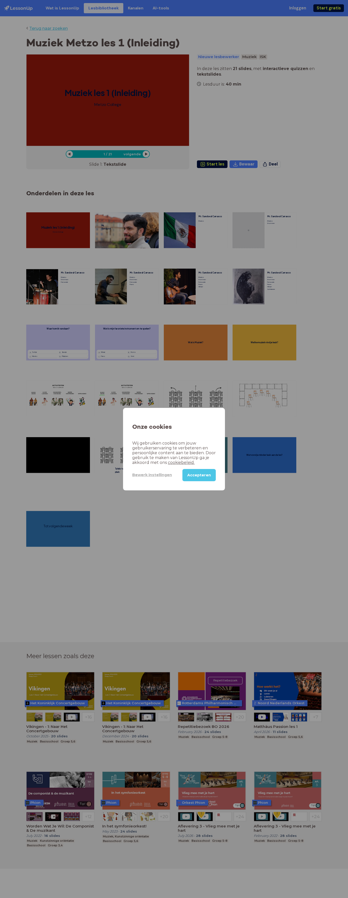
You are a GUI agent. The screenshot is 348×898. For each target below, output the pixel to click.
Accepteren (199, 475)
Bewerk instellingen (152, 475)
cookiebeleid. (181, 462)
